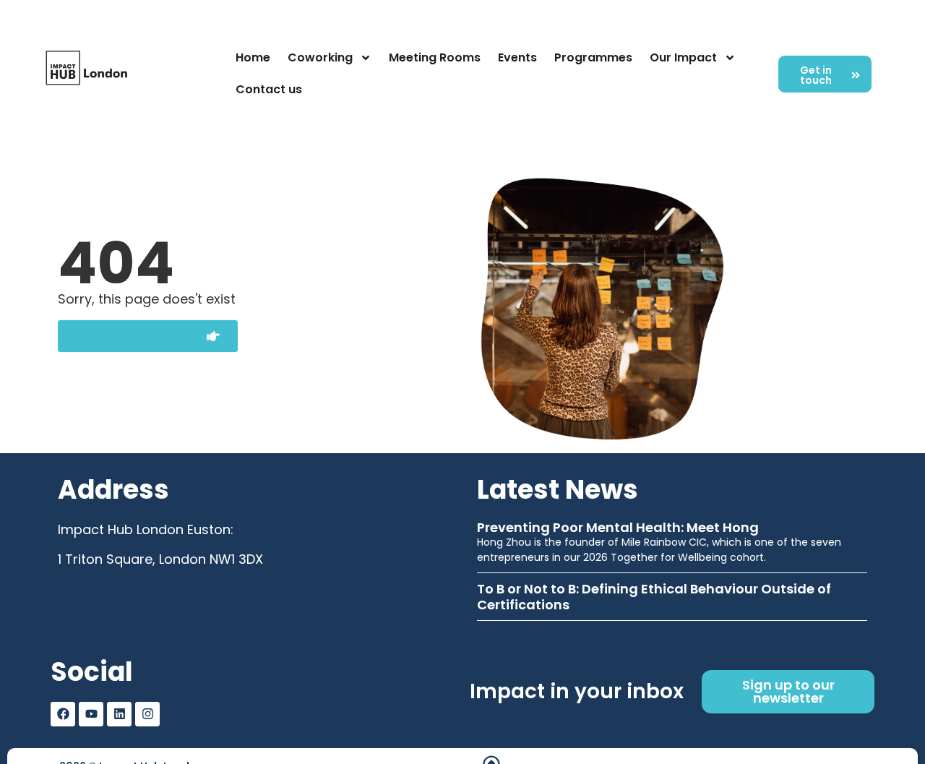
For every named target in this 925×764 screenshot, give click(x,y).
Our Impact (683, 57)
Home (253, 57)
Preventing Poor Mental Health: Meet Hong (618, 527)
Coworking (320, 57)
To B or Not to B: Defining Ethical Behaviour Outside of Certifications (654, 597)
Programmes (593, 57)
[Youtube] (91, 714)
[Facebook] (63, 714)
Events (517, 57)
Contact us (269, 89)
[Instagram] (147, 714)
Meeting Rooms (435, 57)
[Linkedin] (119, 714)
